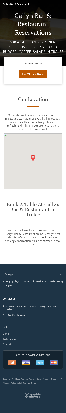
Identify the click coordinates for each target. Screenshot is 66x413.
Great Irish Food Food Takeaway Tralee (18, 379)
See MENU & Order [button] (33, 73)
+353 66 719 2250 (15, 314)
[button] (61, 4)
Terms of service (33, 281)
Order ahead (9, 338)
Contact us (8, 344)
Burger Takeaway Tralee (46, 379)
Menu (6, 333)
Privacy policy (11, 281)
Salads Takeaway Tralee (26, 383)
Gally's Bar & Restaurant (16, 4)
